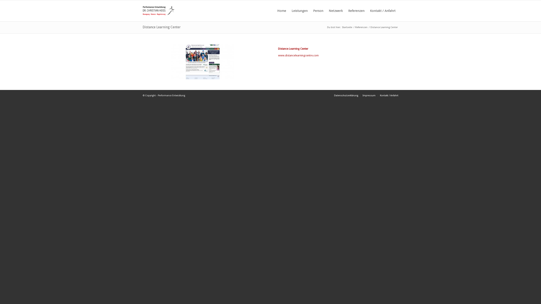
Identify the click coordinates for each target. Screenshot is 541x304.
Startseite (347, 27)
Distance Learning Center (162, 27)
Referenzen (361, 27)
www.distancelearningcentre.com (298, 55)
